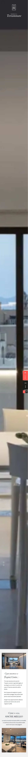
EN (26, 391)
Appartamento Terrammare (14, 741)
